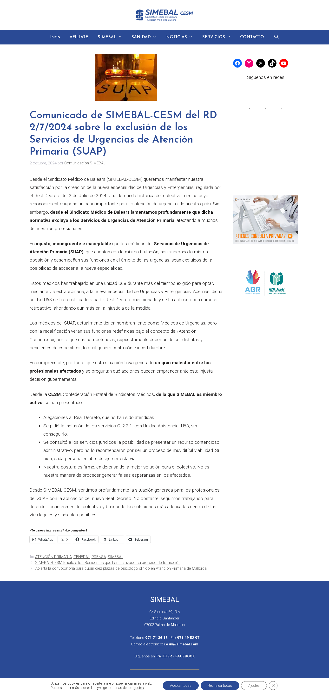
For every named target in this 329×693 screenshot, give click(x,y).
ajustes (138, 688)
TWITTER (164, 656)
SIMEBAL (107, 37)
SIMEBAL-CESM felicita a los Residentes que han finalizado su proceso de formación (107, 562)
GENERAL (81, 557)
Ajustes (254, 685)
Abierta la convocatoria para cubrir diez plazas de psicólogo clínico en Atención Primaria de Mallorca (121, 568)
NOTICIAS (176, 37)
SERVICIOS (213, 37)
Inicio (55, 37)
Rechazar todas (220, 685)
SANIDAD (141, 37)
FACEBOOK (185, 656)
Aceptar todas (180, 685)
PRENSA (99, 557)
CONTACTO (252, 37)
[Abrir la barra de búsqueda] (276, 37)
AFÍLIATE (79, 37)
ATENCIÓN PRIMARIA (53, 557)
